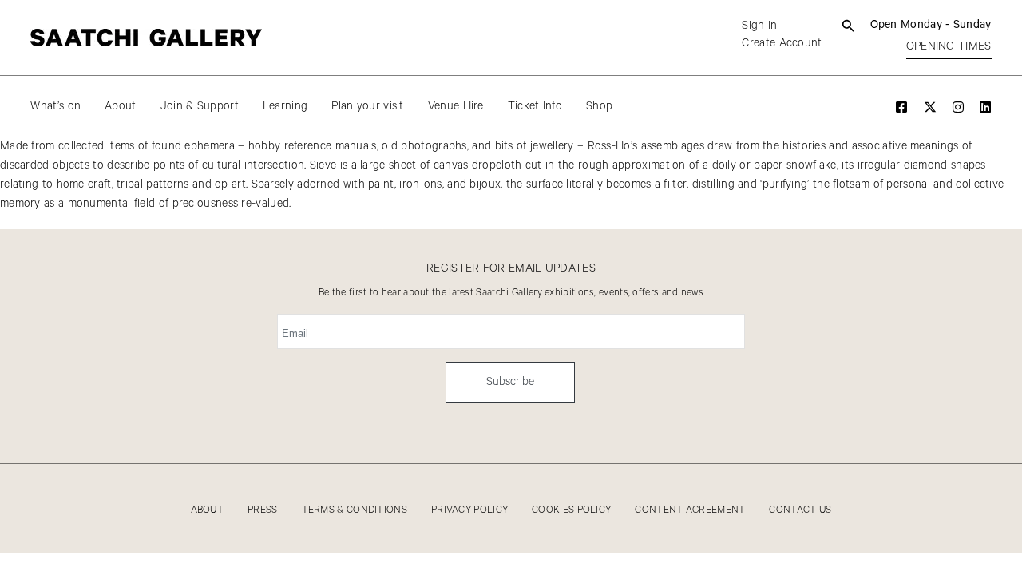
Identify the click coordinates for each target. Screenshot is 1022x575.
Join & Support (199, 106)
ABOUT (207, 510)
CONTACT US (800, 510)
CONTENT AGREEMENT (690, 510)
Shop (599, 106)
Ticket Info (535, 106)
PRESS (263, 510)
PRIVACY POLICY (469, 510)
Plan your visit (367, 106)
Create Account (782, 43)
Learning (285, 106)
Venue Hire (456, 106)
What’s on (55, 106)
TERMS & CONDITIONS (354, 510)
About (121, 106)
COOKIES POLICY (571, 510)
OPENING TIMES (949, 46)
